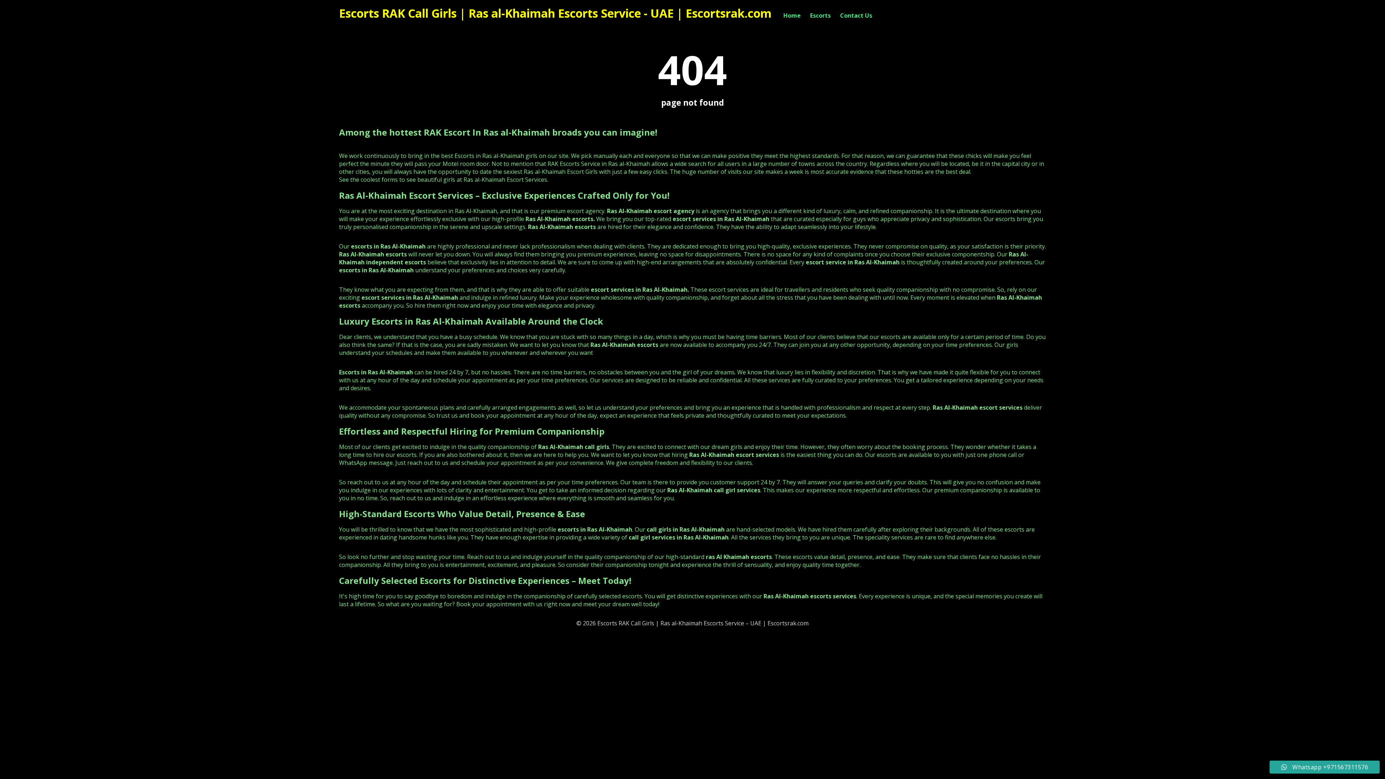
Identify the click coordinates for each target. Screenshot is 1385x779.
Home (792, 15)
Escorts (820, 15)
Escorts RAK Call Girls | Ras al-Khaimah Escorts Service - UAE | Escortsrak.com (555, 13)
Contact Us (856, 15)
